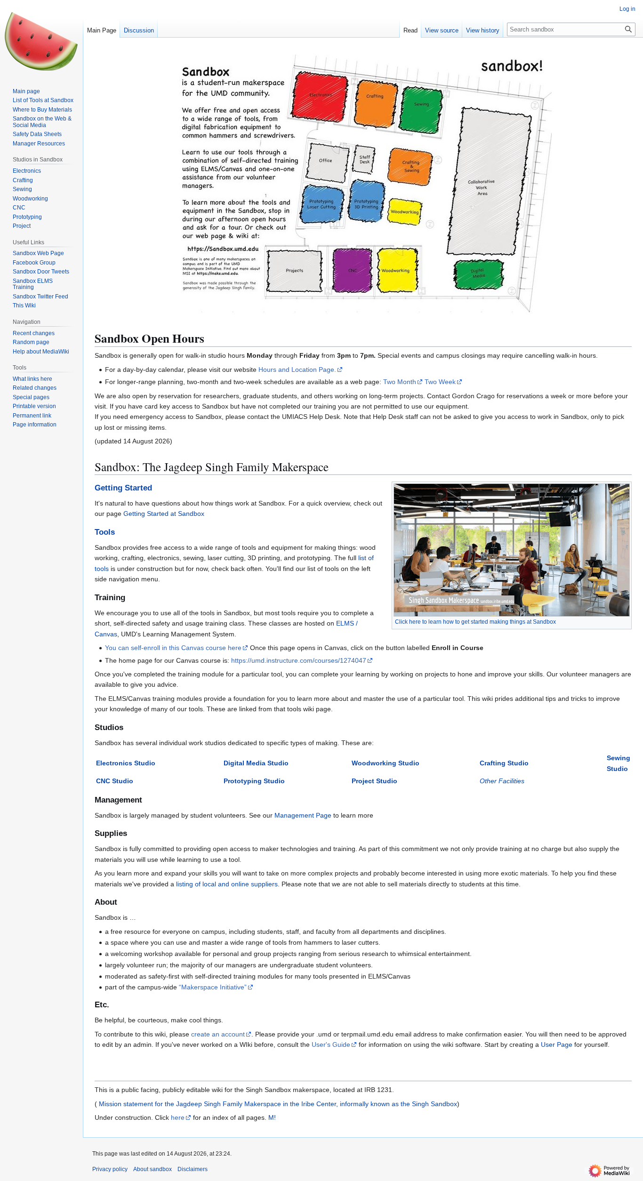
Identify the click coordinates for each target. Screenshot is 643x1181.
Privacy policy (110, 1169)
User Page (556, 1044)
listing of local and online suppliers (227, 884)
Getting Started (123, 487)
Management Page (302, 815)
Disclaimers (192, 1169)
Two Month (399, 382)
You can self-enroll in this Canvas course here (173, 647)
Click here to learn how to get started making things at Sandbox (475, 622)
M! (272, 1117)
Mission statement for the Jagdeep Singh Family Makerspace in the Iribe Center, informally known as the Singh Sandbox (277, 1104)
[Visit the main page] (41, 37)
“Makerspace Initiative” (213, 987)
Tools (105, 532)
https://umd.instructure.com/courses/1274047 (298, 660)
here (178, 1117)
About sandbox (152, 1169)
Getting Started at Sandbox (163, 513)
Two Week (440, 382)
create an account (218, 1034)
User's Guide (331, 1044)
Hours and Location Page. (297, 369)
